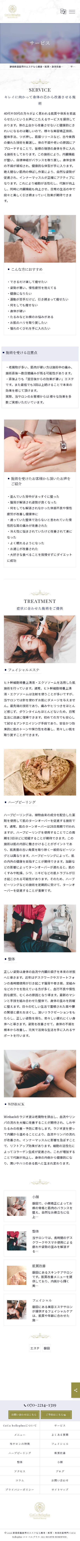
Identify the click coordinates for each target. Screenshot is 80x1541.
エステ (35, 1348)
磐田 (47, 1348)
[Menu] (71, 11)
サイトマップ (60, 1489)
